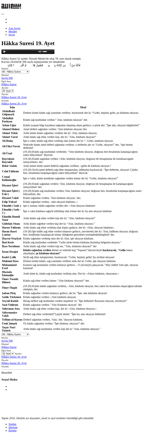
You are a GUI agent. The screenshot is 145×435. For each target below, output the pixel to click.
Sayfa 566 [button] (7, 78)
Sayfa (11, 34)
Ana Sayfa (14, 28)
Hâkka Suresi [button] (8, 84)
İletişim (12, 430)
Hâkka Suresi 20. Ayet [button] (14, 103)
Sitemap (13, 427)
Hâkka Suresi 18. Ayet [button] (14, 97)
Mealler (12, 31)
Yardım (12, 424)
